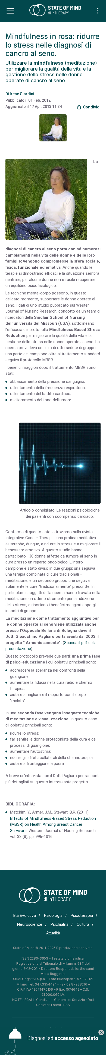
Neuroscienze (29, 924)
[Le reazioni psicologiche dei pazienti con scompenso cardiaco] (60, 463)
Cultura (83, 924)
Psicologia (53, 915)
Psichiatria (59, 924)
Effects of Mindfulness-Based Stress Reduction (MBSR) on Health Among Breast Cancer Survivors (53, 824)
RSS (66, 1005)
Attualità (53, 933)
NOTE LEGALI (23, 1000)
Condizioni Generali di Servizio (60, 1000)
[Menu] (10, 11)
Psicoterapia (82, 915)
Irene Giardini (22, 94)
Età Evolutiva (24, 915)
